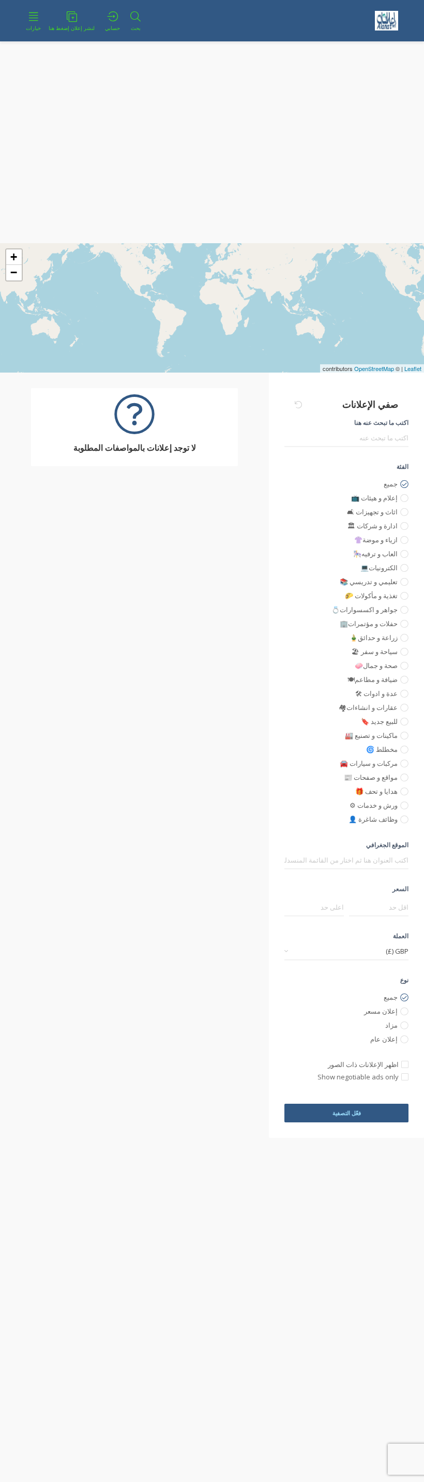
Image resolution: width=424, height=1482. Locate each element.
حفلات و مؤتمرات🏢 (369, 623)
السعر (400, 888)
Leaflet (412, 368)
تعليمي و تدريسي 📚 (369, 581)
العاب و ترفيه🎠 (375, 553)
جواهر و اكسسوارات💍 (364, 609)
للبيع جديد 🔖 (379, 721)
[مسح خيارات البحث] (298, 404)
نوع (404, 979)
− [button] (13, 272)
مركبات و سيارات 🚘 (369, 763)
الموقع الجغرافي (387, 844)
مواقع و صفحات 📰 (371, 777)
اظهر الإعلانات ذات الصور (363, 1064)
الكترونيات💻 (379, 567)
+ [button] (13, 256)
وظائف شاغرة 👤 (373, 819)
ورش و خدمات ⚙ (374, 805)
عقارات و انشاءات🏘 (368, 707)
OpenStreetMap (374, 368)
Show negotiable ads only (358, 1076)
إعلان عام (384, 1039)
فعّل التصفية (346, 1113)
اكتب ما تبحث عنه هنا (381, 422)
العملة (400, 935)
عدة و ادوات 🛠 (376, 693)
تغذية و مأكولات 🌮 (371, 595)
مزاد (391, 1025)
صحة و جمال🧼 (376, 665)
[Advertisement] (212, 165)
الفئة (402, 466)
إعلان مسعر (381, 1011)
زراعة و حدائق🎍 (374, 637)
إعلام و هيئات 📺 (374, 497)
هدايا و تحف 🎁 (376, 791)
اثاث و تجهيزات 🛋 (372, 511)
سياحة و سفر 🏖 (375, 651)
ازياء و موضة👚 (376, 539)
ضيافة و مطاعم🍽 (372, 679)
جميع (391, 483)
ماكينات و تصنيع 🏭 (371, 735)
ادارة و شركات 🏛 (372, 525)
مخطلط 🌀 (382, 749)
